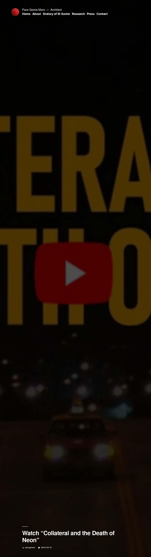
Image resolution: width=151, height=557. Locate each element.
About (36, 14)
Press (91, 14)
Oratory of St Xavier (56, 14)
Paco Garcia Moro (33, 9)
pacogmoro (30, 547)
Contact (102, 14)
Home (26, 14)
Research (78, 14)
